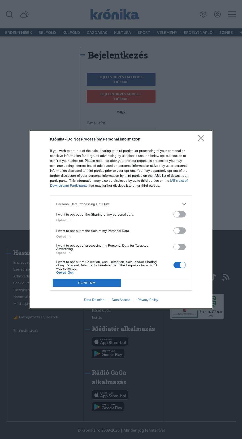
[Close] (202, 139)
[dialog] (121, 219)
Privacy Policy (148, 300)
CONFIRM (87, 283)
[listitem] (121, 203)
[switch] (179, 214)
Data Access (121, 300)
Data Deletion (94, 300)
